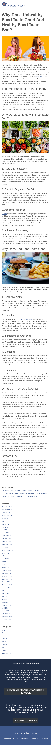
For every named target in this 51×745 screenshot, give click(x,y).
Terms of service (24, 738)
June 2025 (5, 524)
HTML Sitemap (44, 738)
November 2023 (7, 579)
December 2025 (7, 507)
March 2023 (5, 602)
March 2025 (5, 533)
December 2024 (7, 541)
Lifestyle (4, 644)
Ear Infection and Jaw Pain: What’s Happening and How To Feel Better (24, 493)
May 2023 (5, 596)
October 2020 (6, 619)
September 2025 (7, 515)
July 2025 (5, 521)
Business (5, 633)
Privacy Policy (7, 738)
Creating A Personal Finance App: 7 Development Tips (19, 496)
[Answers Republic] (14, 4)
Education (5, 636)
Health (4, 642)
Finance (4, 639)
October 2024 (6, 547)
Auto (3, 630)
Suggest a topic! (25, 720)
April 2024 (5, 565)
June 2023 (5, 593)
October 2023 (6, 582)
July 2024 (5, 556)
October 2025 (6, 513)
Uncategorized (6, 653)
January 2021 (6, 614)
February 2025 (6, 536)
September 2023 (7, 585)
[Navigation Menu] (46, 4)
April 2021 (5, 608)
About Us (15, 738)
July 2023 (5, 591)
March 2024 (5, 567)
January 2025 (6, 539)
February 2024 (6, 570)
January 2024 (6, 573)
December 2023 (7, 576)
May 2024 (5, 562)
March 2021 (5, 611)
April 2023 (5, 599)
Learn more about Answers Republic (25, 691)
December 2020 (7, 617)
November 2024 (7, 544)
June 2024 (5, 559)
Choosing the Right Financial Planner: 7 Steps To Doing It (20, 490)
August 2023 (6, 588)
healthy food (40, 76)
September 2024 (7, 550)
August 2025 (6, 518)
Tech (3, 647)
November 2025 (7, 510)
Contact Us (35, 738)
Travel (4, 650)
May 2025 (5, 527)
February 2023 (6, 605)
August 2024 (6, 553)
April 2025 (5, 530)
